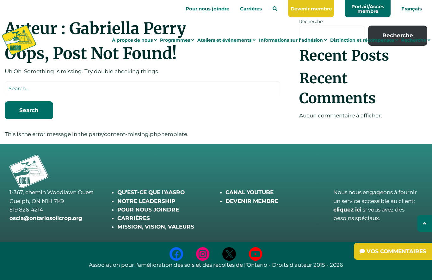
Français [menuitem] (411, 9)
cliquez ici (347, 209)
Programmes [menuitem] (175, 40)
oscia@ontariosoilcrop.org (45, 218)
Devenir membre (311, 9)
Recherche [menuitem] (414, 40)
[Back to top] (424, 223)
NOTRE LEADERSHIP (146, 201)
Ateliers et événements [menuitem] (225, 40)
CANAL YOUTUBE (249, 192)
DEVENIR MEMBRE (251, 201)
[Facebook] (176, 254)
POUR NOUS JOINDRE (148, 209)
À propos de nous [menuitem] (133, 40)
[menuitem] (275, 9)
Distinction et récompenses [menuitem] (362, 40)
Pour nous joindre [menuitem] (207, 9)
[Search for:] (142, 88)
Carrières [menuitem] (251, 9)
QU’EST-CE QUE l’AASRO (151, 192)
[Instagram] (203, 254)
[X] (229, 254)
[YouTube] (255, 254)
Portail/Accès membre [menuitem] (367, 8)
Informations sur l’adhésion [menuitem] (291, 40)
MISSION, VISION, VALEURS (155, 226)
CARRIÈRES (133, 218)
